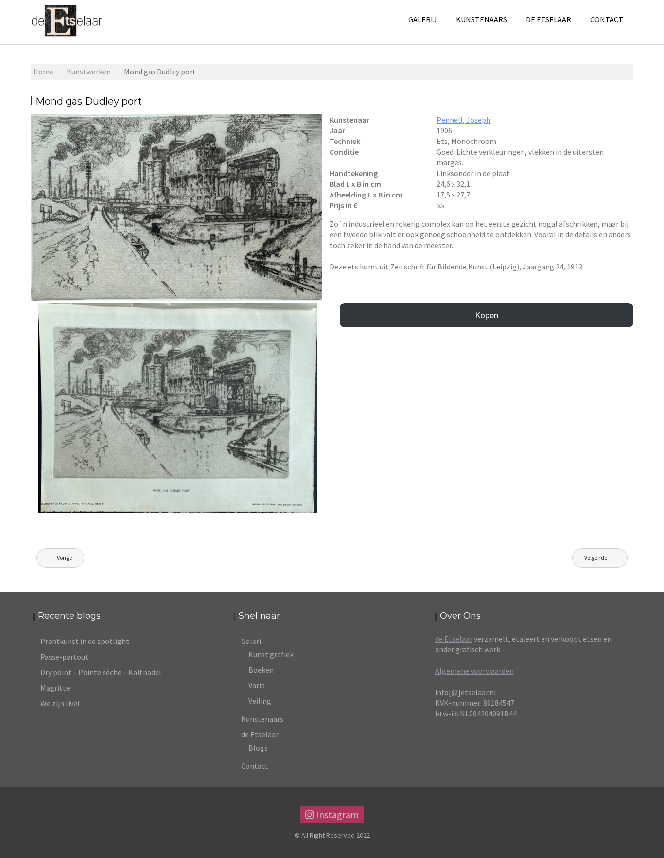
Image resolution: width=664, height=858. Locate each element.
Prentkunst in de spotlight (84, 641)
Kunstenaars (481, 19)
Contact (606, 19)
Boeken (261, 670)
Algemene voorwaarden (474, 671)
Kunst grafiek (271, 654)
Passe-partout (64, 656)
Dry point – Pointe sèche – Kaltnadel (100, 672)
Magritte (55, 688)
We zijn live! (59, 703)
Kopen (486, 315)
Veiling (259, 701)
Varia (256, 685)
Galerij (422, 19)
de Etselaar (453, 639)
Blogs (258, 747)
